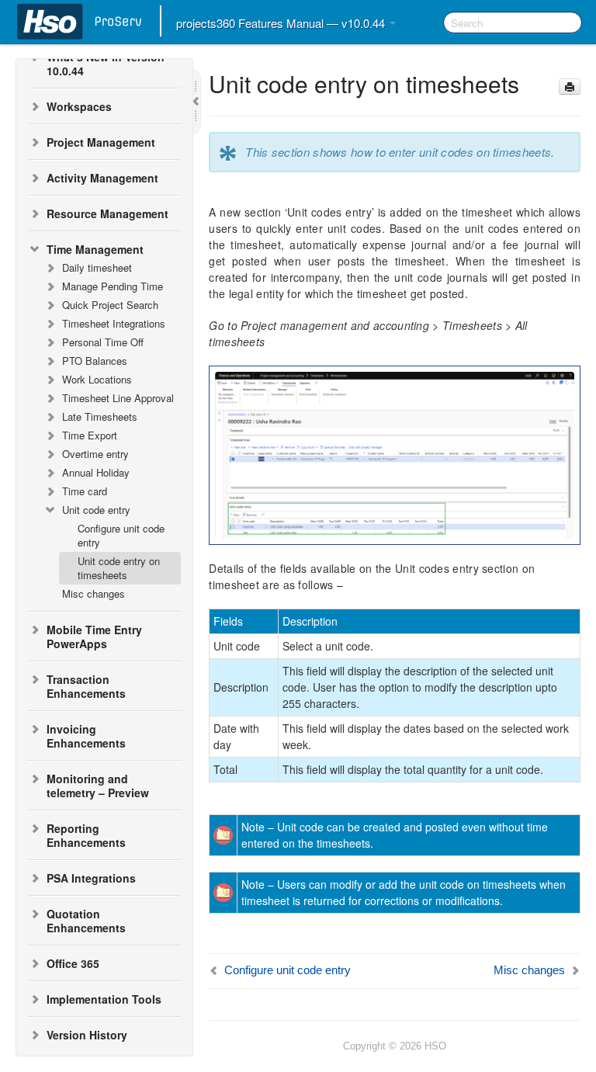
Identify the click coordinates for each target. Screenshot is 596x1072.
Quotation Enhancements (86, 920)
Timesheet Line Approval (118, 397)
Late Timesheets (99, 416)
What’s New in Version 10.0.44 (106, 63)
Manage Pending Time (112, 286)
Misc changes (93, 593)
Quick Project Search (110, 304)
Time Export (89, 435)
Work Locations (97, 379)
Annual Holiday (96, 472)
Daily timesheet (97, 267)
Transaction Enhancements (86, 686)
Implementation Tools (104, 999)
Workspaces (79, 106)
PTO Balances (94, 360)
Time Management (95, 249)
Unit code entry (96, 509)
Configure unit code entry (121, 535)
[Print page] (569, 86)
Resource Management (107, 213)
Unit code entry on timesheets (119, 567)
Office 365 (73, 963)
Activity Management (102, 178)
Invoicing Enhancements (86, 736)
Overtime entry (95, 453)
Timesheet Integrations (113, 323)
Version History (87, 1035)
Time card (84, 491)
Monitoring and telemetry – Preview (98, 785)
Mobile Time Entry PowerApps (94, 636)
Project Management (101, 142)
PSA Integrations (91, 878)
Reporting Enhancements (86, 835)
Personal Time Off (103, 342)
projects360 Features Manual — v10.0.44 (282, 23)
